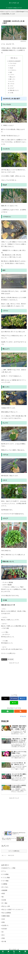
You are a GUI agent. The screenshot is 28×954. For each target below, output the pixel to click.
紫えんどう (12, 76)
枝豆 (11, 72)
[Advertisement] (14, 678)
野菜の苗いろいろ (14, 90)
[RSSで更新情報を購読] (20, 711)
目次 (12, 58)
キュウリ (12, 81)
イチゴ (11, 85)
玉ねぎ (11, 67)
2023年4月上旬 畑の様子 (14, 61)
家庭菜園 (5, 659)
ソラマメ (12, 74)
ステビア (12, 88)
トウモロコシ (13, 70)
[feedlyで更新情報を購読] (7, 711)
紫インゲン (12, 79)
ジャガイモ (12, 65)
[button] (25, 490)
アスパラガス (13, 63)
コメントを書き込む (14, 851)
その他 (11, 92)
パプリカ (12, 83)
